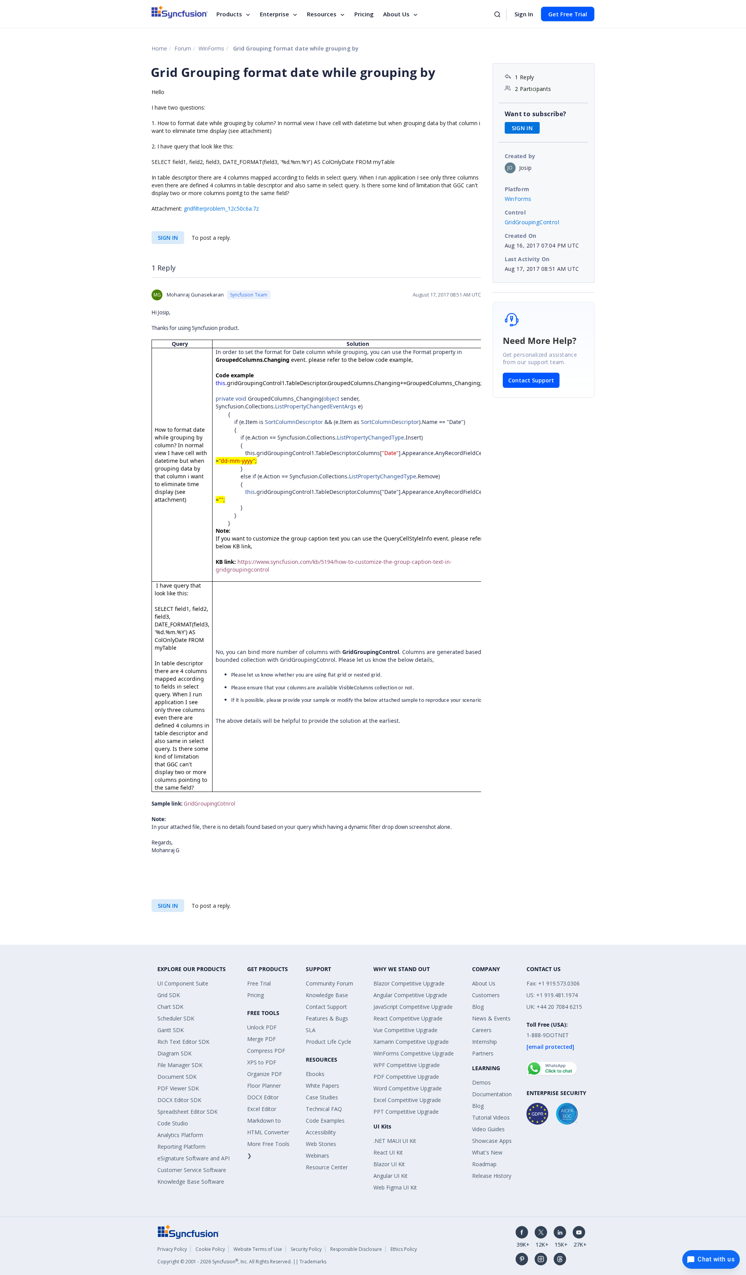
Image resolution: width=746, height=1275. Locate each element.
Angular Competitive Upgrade (410, 995)
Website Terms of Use (258, 1249)
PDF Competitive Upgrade (406, 1076)
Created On (521, 235)
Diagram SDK (174, 1053)
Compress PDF (266, 1050)
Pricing (364, 14)
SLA (310, 1030)
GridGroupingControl (532, 222)
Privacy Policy (172, 1249)
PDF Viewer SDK (178, 1088)
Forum (182, 48)
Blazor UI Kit (389, 1164)
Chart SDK (170, 1006)
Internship (484, 1041)
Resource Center (327, 1167)
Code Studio (172, 1123)
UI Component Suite (182, 983)
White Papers (322, 1085)
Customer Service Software (191, 1170)
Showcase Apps (492, 1140)
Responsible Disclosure (356, 1249)
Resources (321, 14)
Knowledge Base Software (190, 1181)
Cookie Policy (210, 1249)
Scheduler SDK (175, 1018)
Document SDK (177, 1076)
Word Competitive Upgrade (407, 1088)
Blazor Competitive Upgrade (408, 983)
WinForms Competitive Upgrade (413, 1053)
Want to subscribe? (535, 114)
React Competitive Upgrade (408, 1018)
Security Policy (306, 1249)
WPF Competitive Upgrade (406, 1065)
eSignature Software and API (193, 1158)
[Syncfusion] (188, 1231)
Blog (478, 1006)
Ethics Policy (403, 1249)
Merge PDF (261, 1039)
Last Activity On (527, 259)
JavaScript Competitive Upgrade (413, 1006)
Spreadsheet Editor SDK (187, 1111)
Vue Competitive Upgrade (405, 1030)
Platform (517, 189)
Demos (481, 1082)
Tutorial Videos (491, 1117)
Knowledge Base (327, 995)
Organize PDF (264, 1074)
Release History (491, 1175)
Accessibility (321, 1132)
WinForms (211, 48)
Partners (482, 1053)
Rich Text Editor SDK (183, 1041)
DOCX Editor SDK (179, 1100)
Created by (520, 156)
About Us (396, 14)
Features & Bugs (327, 1018)
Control (515, 212)
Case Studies (322, 1097)
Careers (482, 1030)
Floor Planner (264, 1085)
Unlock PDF (262, 1027)
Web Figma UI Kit (395, 1187)
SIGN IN (168, 237)
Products (229, 14)
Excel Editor (261, 1109)
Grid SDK (168, 995)
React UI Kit (388, 1152)
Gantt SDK (170, 1030)
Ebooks (315, 1074)
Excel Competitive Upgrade (407, 1100)
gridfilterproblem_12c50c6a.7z (221, 208)
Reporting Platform (181, 1146)
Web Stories (321, 1144)
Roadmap (484, 1164)
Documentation (492, 1094)
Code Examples (325, 1120)
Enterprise (274, 14)
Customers (486, 995)
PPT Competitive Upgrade (406, 1111)
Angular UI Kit (390, 1175)
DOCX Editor (263, 1097)
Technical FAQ (324, 1109)
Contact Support (531, 380)
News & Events (491, 1018)
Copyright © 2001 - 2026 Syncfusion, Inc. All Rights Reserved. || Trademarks (241, 1261)
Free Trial (259, 983)
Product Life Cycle (328, 1041)
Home (159, 48)
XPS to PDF (261, 1062)
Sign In (523, 14)
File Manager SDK (179, 1065)
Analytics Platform (180, 1135)
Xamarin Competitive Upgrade (411, 1041)
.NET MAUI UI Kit (394, 1140)
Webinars (317, 1155)
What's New (487, 1152)
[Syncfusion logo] (180, 12)
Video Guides (488, 1129)
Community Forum (329, 983)
